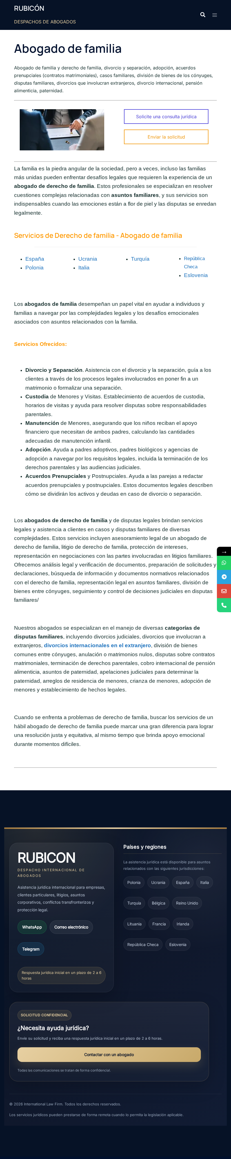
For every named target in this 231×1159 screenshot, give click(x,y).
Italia (84, 268)
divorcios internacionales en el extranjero (97, 645)
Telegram (30, 949)
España (34, 259)
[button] (202, 15)
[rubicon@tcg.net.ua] (224, 591)
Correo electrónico (71, 927)
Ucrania (87, 259)
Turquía (140, 259)
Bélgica (158, 903)
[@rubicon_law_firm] (224, 577)
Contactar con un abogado (109, 1054)
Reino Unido (187, 903)
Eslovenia (196, 275)
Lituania (134, 923)
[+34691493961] (224, 563)
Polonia (34, 268)
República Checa (143, 944)
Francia (159, 923)
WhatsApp (32, 927)
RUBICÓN (29, 8)
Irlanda (183, 923)
